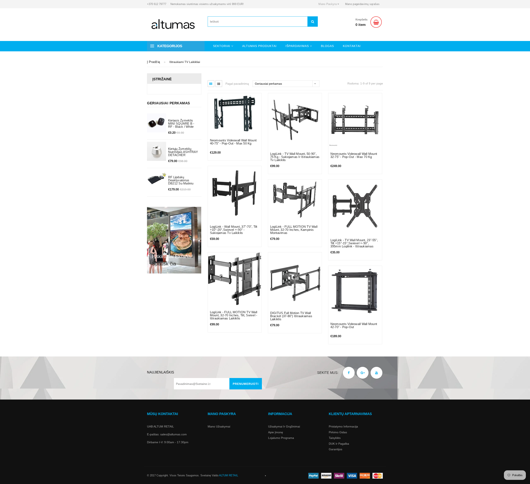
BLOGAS (327, 46)
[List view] (219, 83)
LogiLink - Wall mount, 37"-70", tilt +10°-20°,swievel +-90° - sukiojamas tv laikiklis (233, 230)
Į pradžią (153, 62)
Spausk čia (164, 263)
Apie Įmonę (275, 432)
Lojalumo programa (281, 437)
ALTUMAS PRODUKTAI (259, 46)
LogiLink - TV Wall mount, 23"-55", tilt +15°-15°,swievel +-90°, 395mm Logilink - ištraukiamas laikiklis (354, 244)
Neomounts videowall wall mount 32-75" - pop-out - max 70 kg (353, 155)
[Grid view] (211, 83)
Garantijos (335, 449)
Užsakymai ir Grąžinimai (284, 426)
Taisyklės (335, 437)
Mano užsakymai (219, 426)
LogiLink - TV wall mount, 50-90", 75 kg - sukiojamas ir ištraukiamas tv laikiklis (295, 157)
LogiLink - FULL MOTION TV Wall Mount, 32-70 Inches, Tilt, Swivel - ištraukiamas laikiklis (233, 315)
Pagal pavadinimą (237, 83)
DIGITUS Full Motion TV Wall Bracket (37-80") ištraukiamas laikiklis (291, 316)
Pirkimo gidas (338, 432)
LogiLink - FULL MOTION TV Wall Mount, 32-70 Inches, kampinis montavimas (294, 230)
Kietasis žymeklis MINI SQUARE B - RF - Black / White (181, 123)
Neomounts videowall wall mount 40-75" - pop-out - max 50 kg (233, 141)
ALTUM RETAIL (228, 475)
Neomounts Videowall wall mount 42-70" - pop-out (353, 325)
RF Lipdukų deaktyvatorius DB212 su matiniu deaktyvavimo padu (182, 181)
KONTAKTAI (352, 46)
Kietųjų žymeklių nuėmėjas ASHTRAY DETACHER (183, 152)
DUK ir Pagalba (339, 443)
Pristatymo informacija (343, 426)
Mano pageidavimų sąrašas (362, 4)
